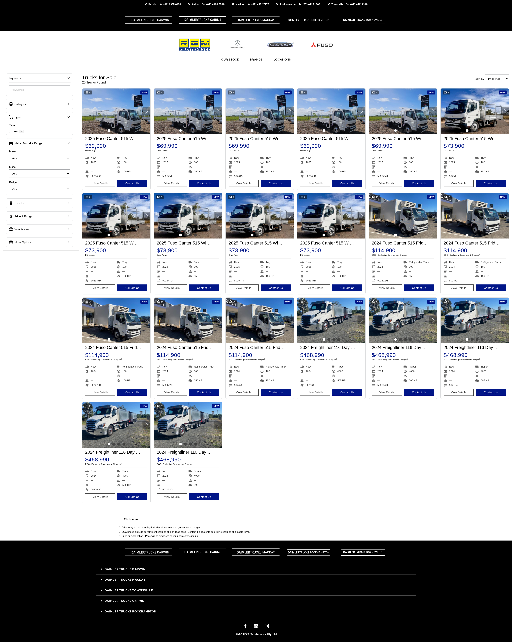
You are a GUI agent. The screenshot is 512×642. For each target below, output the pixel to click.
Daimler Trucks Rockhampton (130, 611)
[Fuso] (321, 44)
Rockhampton (288, 4)
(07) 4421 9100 (359, 4)
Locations (282, 59)
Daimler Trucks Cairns (124, 600)
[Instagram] (266, 626)
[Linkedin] (256, 626)
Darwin (152, 4)
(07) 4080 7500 (215, 4)
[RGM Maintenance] (194, 44)
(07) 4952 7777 (260, 4)
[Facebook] (245, 626)
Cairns (195, 4)
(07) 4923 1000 (311, 4)
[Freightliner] (280, 44)
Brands (256, 59)
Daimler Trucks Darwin (125, 569)
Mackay (240, 4)
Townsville (337, 4)
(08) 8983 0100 (172, 4)
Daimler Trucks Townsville (129, 590)
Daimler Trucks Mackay (125, 579)
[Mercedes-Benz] (237, 44)
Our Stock (230, 59)
